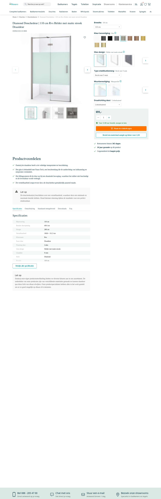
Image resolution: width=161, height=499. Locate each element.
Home (15, 17)
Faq (70, 209)
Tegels (74, 4)
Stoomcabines (98, 12)
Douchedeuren (32, 17)
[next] (87, 70)
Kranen (133, 12)
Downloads (62, 209)
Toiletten (85, 4)
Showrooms (109, 4)
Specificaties (17, 209)
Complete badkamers (17, 12)
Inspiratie (97, 4)
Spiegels (142, 12)
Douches (52, 12)
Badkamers (63, 4)
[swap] (84, 37)
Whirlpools (85, 12)
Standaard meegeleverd (46, 209)
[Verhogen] (109, 117)
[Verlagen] (98, 117)
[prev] (15, 70)
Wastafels (122, 12)
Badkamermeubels (37, 12)
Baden (74, 12)
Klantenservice (125, 4)
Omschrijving (30, 209)
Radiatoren (63, 12)
